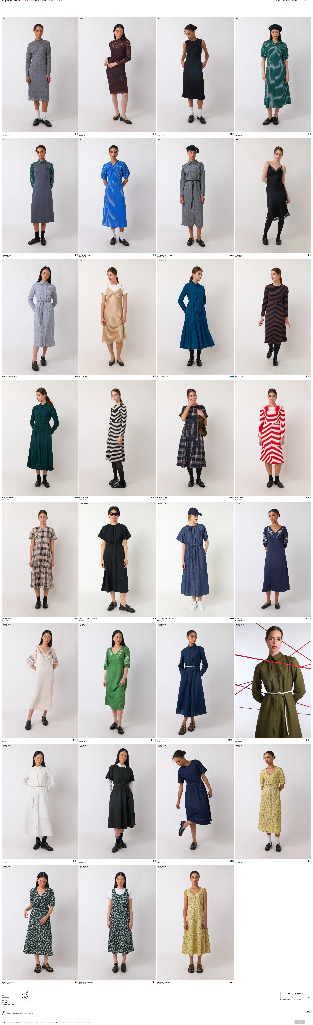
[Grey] (233, 255)
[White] (233, 740)
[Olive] (231, 740)
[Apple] (310, 618)
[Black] (76, 255)
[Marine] (76, 497)
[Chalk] (308, 618)
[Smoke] (155, 134)
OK (300, 1022)
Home (4, 14)
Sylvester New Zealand (17, 1013)
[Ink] (76, 618)
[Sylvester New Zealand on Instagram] (308, 1012)
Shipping (5, 1000)
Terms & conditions (8, 1004)
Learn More (93, 1022)
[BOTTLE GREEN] (233, 376)
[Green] (155, 255)
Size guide (5, 998)
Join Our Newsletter (296, 994)
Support (5, 992)
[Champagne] (310, 255)
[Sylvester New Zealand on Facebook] (310, 1012)
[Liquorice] (233, 861)
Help (3, 995)
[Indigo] (155, 618)
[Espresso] (76, 134)
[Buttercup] (77, 982)
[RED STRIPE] (310, 376)
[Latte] (233, 497)
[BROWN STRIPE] (151, 497)
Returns (4, 1002)
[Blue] (308, 134)
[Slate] (233, 134)
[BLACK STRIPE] (308, 376)
